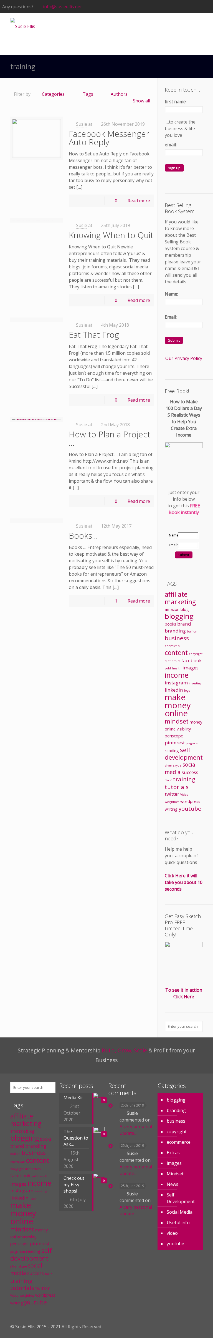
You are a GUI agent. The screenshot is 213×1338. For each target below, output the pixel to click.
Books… (83, 535)
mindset (177, 721)
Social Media (179, 1212)
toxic (168, 780)
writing (171, 809)
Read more (139, 201)
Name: (171, 294)
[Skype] (155, 6)
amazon (172, 609)
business (177, 638)
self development (184, 753)
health (176, 668)
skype (177, 765)
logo (187, 690)
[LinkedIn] (185, 6)
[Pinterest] (193, 6)
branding (175, 631)
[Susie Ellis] (23, 26)
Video (184, 795)
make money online (178, 705)
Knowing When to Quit (111, 235)
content (176, 652)
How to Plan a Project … (109, 438)
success (190, 772)
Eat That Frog (94, 334)
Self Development (181, 1198)
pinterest (175, 742)
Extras (173, 1153)
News (172, 1184)
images (190, 667)
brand (184, 624)
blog (185, 609)
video (172, 1233)
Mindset (175, 1174)
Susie (81, 124)
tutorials (177, 787)
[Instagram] (200, 6)
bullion (192, 631)
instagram (176, 682)
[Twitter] (170, 6)
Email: (171, 317)
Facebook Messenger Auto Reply (109, 138)
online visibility (178, 729)
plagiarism (193, 743)
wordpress (190, 801)
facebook (191, 660)
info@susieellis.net (62, 7)
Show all (141, 101)
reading (172, 750)
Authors (119, 94)
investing (195, 683)
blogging (179, 616)
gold (168, 668)
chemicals (172, 646)
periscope (174, 736)
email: (171, 145)
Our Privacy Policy (183, 358)
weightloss (172, 802)
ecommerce (179, 1142)
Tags (88, 94)
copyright (195, 654)
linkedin (174, 690)
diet (168, 661)
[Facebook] (163, 6)
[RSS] (208, 6)
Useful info (178, 1222)
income (176, 675)
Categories (53, 94)
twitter (172, 794)
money (196, 722)
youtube (190, 808)
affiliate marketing (180, 598)
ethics (176, 661)
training (184, 779)
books (170, 624)
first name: (176, 102)
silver (168, 765)
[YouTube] (178, 6)
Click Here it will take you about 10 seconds (183, 882)
